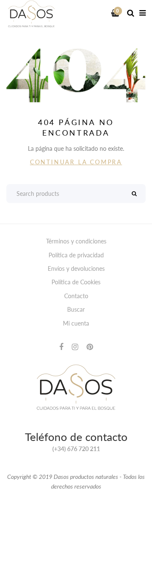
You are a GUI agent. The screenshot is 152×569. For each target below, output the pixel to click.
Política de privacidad (76, 255)
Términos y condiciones (76, 241)
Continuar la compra (76, 162)
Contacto (76, 295)
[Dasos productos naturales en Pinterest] (90, 346)
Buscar (76, 309)
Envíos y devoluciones (76, 268)
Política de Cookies (76, 282)
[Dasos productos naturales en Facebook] (61, 346)
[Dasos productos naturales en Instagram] (75, 346)
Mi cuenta (76, 323)
